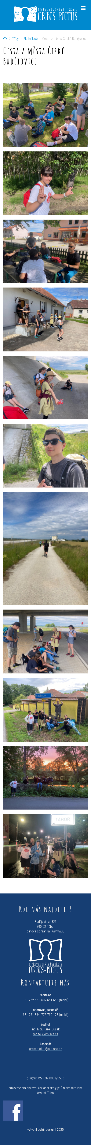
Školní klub (30, 39)
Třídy (15, 39)
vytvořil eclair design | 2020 (45, 1130)
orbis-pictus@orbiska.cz (45, 1049)
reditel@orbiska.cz (45, 1034)
